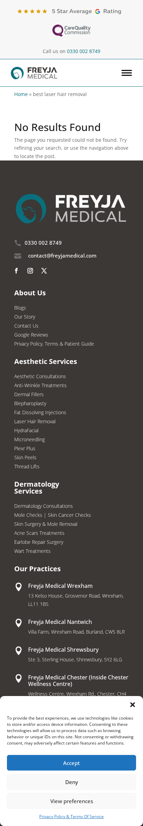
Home (21, 94)
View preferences (71, 801)
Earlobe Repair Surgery (38, 542)
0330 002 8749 (83, 51)
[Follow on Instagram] (30, 270)
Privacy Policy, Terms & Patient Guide (54, 344)
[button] (132, 704)
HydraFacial (26, 431)
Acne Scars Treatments (39, 533)
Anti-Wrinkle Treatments (40, 386)
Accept (71, 762)
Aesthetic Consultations (40, 377)
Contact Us (26, 326)
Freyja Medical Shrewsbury (63, 649)
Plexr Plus (24, 449)
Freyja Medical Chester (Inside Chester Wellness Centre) (78, 680)
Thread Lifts (27, 467)
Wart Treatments (32, 551)
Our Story (24, 317)
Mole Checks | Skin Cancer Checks (52, 515)
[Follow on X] (44, 270)
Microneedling (29, 440)
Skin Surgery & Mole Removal (45, 524)
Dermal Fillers (29, 395)
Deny (71, 782)
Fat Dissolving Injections (40, 413)
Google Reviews (31, 335)
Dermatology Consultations (43, 506)
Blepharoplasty (30, 404)
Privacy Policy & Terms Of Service (71, 816)
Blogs (20, 308)
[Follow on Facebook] (16, 270)
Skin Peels (25, 458)
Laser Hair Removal (35, 422)
